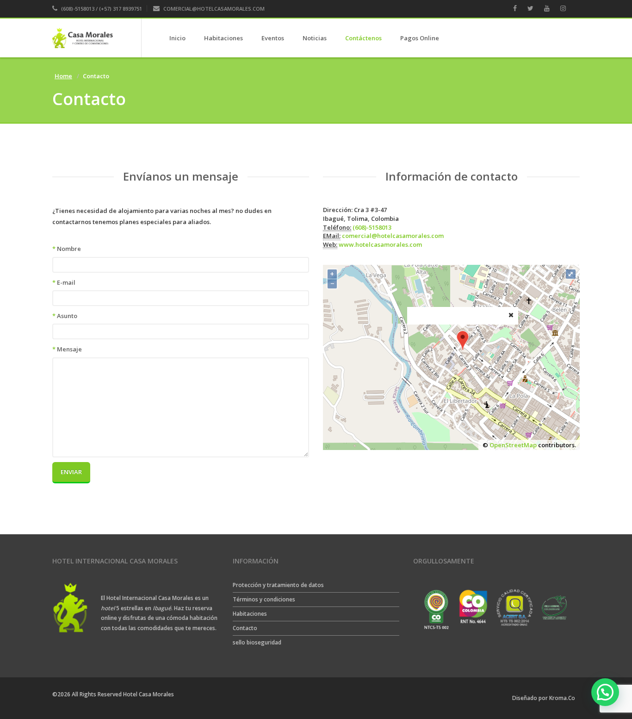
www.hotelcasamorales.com (380, 244)
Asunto (64, 316)
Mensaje (67, 349)
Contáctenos (363, 38)
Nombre (66, 248)
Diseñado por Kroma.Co (543, 698)
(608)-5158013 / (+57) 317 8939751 (101, 8)
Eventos (272, 38)
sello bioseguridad (257, 642)
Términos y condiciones (264, 599)
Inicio (177, 38)
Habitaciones (223, 38)
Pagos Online (419, 38)
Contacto (245, 628)
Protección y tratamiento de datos (278, 585)
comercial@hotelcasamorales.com (393, 235)
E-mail (63, 282)
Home (63, 76)
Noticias (315, 38)
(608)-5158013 (372, 227)
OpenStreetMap (513, 445)
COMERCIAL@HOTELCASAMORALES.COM (214, 8)
